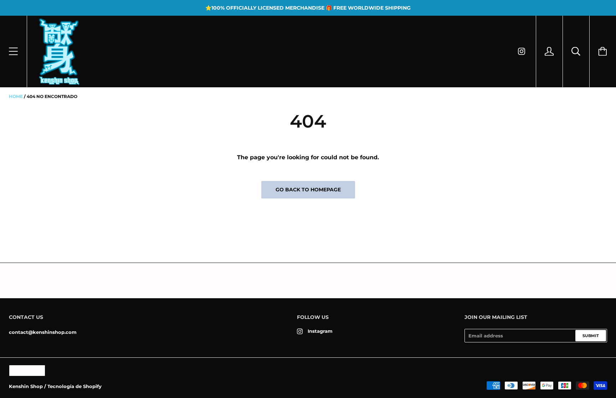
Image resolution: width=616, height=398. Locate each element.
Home (16, 96)
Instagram (320, 331)
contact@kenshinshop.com (43, 332)
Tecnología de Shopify (74, 386)
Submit (590, 335)
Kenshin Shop (26, 386)
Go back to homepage (308, 189)
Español (23, 370)
